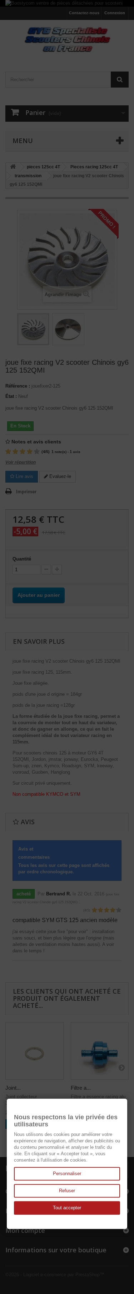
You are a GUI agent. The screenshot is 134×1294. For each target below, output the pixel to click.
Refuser (67, 1190)
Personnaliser (67, 1173)
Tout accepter (67, 1207)
